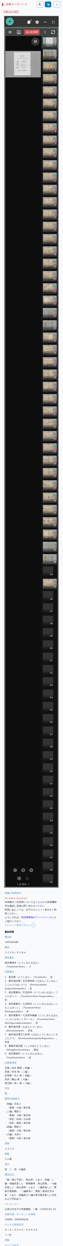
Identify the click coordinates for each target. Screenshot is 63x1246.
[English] (48, 4)
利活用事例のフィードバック (36, 917)
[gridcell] (14, 4)
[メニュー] (56, 4)
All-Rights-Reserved (16, 898)
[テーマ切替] (40, 4)
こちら (38, 902)
